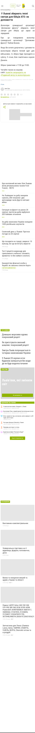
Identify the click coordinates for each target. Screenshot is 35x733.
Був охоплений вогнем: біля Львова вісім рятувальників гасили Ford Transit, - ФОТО (17, 185)
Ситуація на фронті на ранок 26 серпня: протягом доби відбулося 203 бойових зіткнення (16, 212)
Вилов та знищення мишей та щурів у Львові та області (15, 579)
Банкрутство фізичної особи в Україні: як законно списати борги (16, 264)
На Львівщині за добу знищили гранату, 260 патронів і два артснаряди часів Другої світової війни (15, 198)
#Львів (2, 84)
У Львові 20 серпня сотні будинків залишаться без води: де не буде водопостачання (16, 361)
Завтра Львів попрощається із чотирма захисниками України (16, 351)
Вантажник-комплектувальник (15, 523)
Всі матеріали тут (17, 395)
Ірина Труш (7, 88)
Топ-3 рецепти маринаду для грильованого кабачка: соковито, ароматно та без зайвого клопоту (16, 253)
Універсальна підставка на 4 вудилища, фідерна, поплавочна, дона (16, 550)
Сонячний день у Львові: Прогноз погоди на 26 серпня (16, 233)
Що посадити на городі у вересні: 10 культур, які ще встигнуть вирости (17, 242)
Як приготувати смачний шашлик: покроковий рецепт (15, 343)
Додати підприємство (17, 438)
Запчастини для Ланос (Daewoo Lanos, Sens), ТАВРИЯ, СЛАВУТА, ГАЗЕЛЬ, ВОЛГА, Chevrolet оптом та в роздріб (17, 629)
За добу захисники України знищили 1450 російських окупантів (17, 223)
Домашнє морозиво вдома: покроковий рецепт (15, 335)
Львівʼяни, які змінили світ (17, 382)
